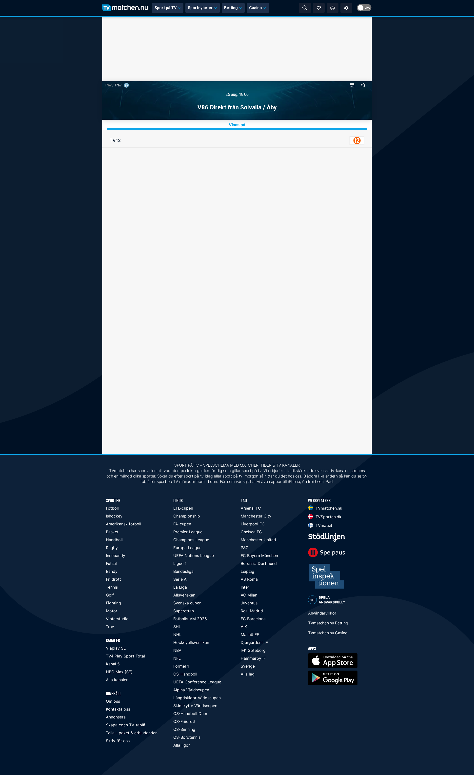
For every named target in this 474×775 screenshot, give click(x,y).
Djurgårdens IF (254, 642)
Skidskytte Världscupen (195, 705)
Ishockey (114, 516)
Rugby (112, 547)
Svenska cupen (187, 602)
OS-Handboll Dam (190, 713)
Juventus (249, 602)
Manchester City (256, 516)
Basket (112, 531)
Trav (108, 85)
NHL (177, 634)
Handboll (114, 539)
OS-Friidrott (184, 721)
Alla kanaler (117, 679)
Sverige (248, 666)
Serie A (180, 579)
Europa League (187, 547)
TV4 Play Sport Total (125, 656)
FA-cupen (182, 523)
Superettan (183, 610)
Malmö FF (250, 634)
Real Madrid (252, 610)
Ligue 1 (179, 563)
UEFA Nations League (193, 555)
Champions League (191, 539)
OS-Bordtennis (186, 737)
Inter (245, 587)
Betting (231, 7)
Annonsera (116, 717)
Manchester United (258, 539)
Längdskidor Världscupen (197, 697)
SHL (177, 626)
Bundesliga (183, 571)
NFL (177, 658)
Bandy (112, 571)
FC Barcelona (253, 618)
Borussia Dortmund (259, 563)
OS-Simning (184, 729)
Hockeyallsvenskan (191, 642)
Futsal (111, 563)
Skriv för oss (118, 740)
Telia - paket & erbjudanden (132, 732)
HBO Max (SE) (119, 671)
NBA (177, 650)
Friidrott (113, 579)
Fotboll (112, 508)
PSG (245, 547)
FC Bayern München (259, 555)
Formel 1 (181, 666)
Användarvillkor (322, 613)
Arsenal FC (251, 508)
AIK (244, 626)
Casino (255, 7)
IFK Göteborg (253, 650)
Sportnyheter (200, 7)
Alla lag (248, 674)
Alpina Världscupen (191, 689)
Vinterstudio (117, 618)
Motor (111, 610)
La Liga (180, 587)
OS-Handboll (185, 674)
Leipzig (247, 571)
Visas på (237, 124)
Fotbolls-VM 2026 (190, 618)
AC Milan (249, 595)
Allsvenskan (184, 595)
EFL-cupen (183, 508)
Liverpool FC (253, 523)
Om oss (113, 701)
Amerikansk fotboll (123, 523)
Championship (186, 516)
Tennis (112, 587)
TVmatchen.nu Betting (328, 622)
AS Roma (249, 579)
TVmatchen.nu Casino (327, 632)
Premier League (187, 531)
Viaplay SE (116, 648)
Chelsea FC (251, 531)
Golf (110, 595)
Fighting (113, 602)
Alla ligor (181, 745)
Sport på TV (166, 7)
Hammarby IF (253, 658)
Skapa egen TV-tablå (125, 724)
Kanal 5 (113, 663)
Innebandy (115, 555)
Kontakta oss (118, 709)
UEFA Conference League (197, 681)
